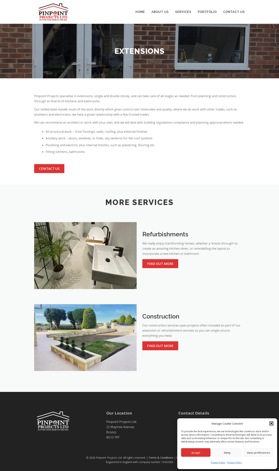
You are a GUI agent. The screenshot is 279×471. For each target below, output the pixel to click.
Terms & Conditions (161, 457)
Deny (227, 452)
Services (183, 12)
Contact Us (234, 12)
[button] (271, 423)
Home (140, 12)
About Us (160, 12)
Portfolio (207, 12)
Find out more (160, 263)
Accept (195, 452)
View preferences (258, 452)
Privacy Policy (218, 462)
